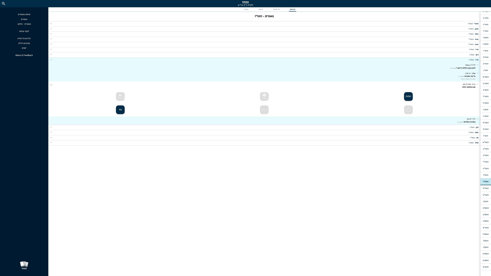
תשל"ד (485, 162)
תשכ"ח (486, 122)
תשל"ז (485, 181)
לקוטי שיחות (24, 31)
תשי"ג (485, 24)
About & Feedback (24, 55)
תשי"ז (485, 50)
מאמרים (24, 19)
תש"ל (485, 136)
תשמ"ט (486, 260)
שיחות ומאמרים (24, 14)
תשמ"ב (486, 214)
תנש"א (485, 267)
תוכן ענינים (408, 110)
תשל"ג (485, 155)
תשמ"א (486, 208)
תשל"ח (486, 188)
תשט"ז (485, 44)
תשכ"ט (486, 129)
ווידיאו (120, 96)
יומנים (24, 48)
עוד (120, 109)
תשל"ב (486, 149)
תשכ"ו (485, 109)
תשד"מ (486, 227)
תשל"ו (485, 175)
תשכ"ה (486, 103)
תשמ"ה (486, 234)
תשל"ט (486, 195)
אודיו (264, 98)
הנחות (408, 96)
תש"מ (485, 201)
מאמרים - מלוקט (24, 24)
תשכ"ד (485, 96)
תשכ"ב (486, 83)
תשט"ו (485, 37)
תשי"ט (485, 63)
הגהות (264, 109)
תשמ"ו (485, 240)
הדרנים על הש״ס (24, 38)
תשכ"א (486, 77)
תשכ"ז (485, 116)
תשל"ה (486, 168)
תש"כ (485, 70)
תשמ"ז (485, 247)
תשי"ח (485, 57)
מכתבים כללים (24, 43)
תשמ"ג (485, 221)
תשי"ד (485, 31)
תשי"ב (485, 18)
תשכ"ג (485, 90)
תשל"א (486, 142)
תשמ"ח (486, 253)
